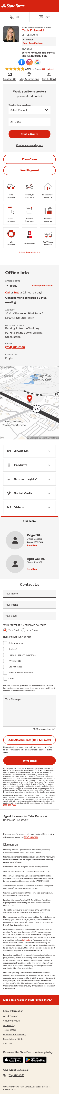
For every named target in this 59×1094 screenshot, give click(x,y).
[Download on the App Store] (13, 1060)
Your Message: (13, 699)
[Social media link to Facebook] (21, 62)
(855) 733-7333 (9, 805)
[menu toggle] (54, 6)
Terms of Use (9, 1030)
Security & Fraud (11, 1021)
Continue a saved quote (29, 145)
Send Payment (29, 170)
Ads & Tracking (10, 1016)
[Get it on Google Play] (36, 1060)
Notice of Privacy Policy (14, 1034)
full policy (26, 940)
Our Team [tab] (29, 521)
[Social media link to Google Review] (37, 62)
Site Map (7, 1044)
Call (7, 292)
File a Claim (29, 159)
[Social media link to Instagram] (29, 62)
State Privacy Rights (13, 1039)
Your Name (11, 593)
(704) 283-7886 (15, 347)
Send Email (29, 760)
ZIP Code (15, 122)
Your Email (11, 616)
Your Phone (11, 604)
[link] (15, 6)
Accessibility (9, 1025)
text (16, 292)
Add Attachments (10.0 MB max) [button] (29, 739)
